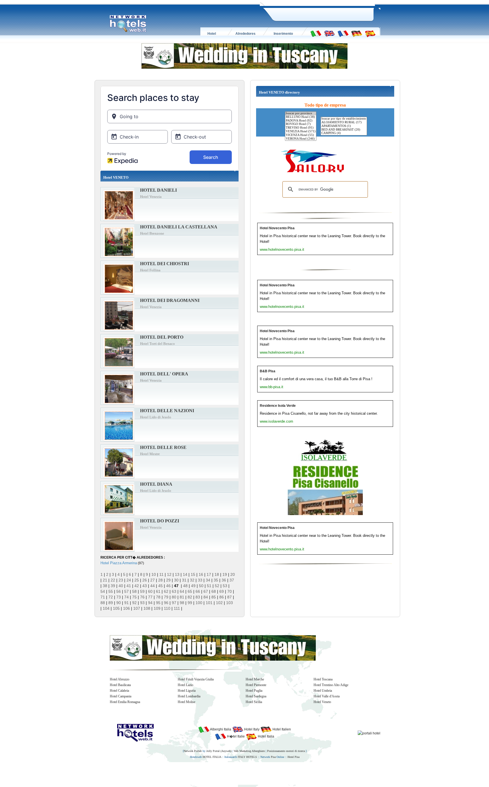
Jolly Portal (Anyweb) (218, 751)
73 (118, 597)
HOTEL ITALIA (212, 756)
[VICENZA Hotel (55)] (300, 135)
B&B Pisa (267, 371)
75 (134, 597)
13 (177, 574)
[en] (329, 33)
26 (144, 580)
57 (126, 591)
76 (142, 597)
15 (193, 574)
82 (190, 597)
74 (126, 597)
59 (142, 591)
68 (213, 591)
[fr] (343, 33)
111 (177, 608)
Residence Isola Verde (278, 406)
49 (193, 585)
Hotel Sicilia (254, 702)
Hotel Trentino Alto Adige (331, 685)
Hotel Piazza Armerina (118, 563)
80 (174, 597)
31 (184, 580)
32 (192, 580)
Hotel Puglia (254, 691)
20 (232, 574)
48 (185, 585)
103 (229, 602)
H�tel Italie (235, 736)
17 (209, 574)
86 (221, 597)
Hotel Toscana (323, 679)
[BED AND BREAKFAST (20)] (344, 130)
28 (160, 580)
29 (168, 580)
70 (229, 591)
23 (121, 580)
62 (166, 591)
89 (110, 602)
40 (121, 585)
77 (150, 597)
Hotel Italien (281, 729)
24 (128, 580)
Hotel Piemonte (256, 685)
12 (169, 574)
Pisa (273, 756)
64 (182, 591)
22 (113, 580)
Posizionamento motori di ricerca (286, 751)
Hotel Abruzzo (119, 679)
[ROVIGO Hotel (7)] (300, 124)
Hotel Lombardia (189, 696)
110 (167, 608)
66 (198, 591)
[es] (370, 33)
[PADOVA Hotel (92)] (300, 121)
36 (224, 580)
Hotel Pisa (293, 756)
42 (136, 585)
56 (118, 591)
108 (146, 608)
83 (198, 597)
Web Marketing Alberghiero (249, 751)
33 (200, 580)
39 (113, 585)
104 (106, 608)
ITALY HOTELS (247, 756)
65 (190, 591)
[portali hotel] (369, 733)
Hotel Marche (255, 679)
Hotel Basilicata (120, 685)
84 (205, 597)
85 (213, 597)
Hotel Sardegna (256, 696)
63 (174, 591)
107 (136, 608)
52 (217, 585)
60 (150, 591)
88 (102, 602)
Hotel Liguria (187, 691)
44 (152, 585)
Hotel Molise (186, 702)
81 (182, 597)
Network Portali (193, 751)
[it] (315, 33)
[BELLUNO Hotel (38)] (300, 117)
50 (201, 585)
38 (105, 585)
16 (201, 574)
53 (225, 585)
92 (134, 602)
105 (116, 608)
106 (126, 608)
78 (158, 597)
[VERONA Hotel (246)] (300, 139)
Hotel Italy (251, 729)
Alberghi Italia (220, 729)
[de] (356, 33)
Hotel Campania (120, 696)
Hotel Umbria (323, 691)
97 (174, 602)
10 (153, 574)
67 (205, 591)
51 (209, 585)
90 (118, 602)
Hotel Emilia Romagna (125, 702)
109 (157, 608)
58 (134, 591)
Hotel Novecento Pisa (277, 228)
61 (158, 591)
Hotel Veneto (322, 702)
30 (176, 580)
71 (102, 597)
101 (209, 602)
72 (110, 597)
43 (144, 585)
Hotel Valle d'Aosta (327, 696)
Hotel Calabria (119, 691)
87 (229, 597)
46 (168, 585)
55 (110, 591)
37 (232, 580)
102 (219, 602)
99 (190, 602)
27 (152, 580)
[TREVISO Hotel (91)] (300, 128)
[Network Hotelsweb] (128, 24)
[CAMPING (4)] (344, 133)
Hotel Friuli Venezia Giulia (196, 679)
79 (166, 597)
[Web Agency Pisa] (235, 773)
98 (182, 602)
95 (158, 602)
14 (185, 574)
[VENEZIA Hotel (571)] (300, 131)
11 (161, 574)
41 (128, 585)
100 (199, 602)
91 (126, 602)
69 (221, 591)
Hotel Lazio (185, 685)
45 (160, 585)
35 (216, 580)
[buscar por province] (300, 113)
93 (142, 602)
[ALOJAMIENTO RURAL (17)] (344, 122)
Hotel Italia (265, 736)
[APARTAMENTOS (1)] (344, 126)
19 (224, 574)
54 (102, 591)
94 (150, 602)
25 (136, 580)
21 (105, 580)
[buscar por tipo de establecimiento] (344, 119)
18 (217, 574)
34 (208, 580)
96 (166, 602)
